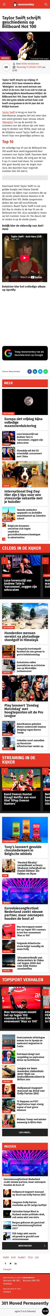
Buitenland (8, 413)
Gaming (6, 1112)
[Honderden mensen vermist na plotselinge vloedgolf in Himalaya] (25, 604)
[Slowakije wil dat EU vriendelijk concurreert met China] (8, 448)
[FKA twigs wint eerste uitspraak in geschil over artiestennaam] (7, 1234)
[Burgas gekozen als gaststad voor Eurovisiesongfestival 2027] (7, 1223)
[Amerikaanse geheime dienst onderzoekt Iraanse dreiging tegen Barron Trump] (8, 722)
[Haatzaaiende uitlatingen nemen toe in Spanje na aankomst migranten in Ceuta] (8, 1036)
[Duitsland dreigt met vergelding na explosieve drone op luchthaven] (8, 1052)
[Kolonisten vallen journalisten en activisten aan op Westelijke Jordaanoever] (8, 661)
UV (6, 67)
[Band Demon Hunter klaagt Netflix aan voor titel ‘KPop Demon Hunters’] (21, 770)
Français (7, 1269)
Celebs (6, 444)
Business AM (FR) (31, 1280)
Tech (30, 1257)
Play (5, 700)
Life (37, 1257)
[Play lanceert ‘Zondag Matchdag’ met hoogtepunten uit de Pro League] (25, 676)
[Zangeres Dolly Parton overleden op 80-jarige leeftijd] (7, 1201)
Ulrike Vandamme (30, 63)
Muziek (5, 58)
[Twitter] (10, 1262)
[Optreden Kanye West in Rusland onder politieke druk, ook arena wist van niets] (7, 1212)
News (46, 1007)
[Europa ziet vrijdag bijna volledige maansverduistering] (25, 390)
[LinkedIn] (15, 1262)
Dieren (6, 486)
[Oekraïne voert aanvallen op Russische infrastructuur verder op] (8, 738)
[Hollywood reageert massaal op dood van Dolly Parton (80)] (8, 1086)
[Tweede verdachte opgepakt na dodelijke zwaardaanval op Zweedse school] (8, 508)
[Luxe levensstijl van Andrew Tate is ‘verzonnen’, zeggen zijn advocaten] (8, 432)
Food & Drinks (9, 841)
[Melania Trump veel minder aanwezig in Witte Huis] (8, 1116)
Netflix (6, 789)
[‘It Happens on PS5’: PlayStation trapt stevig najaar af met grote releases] (8, 1100)
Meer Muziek (32, 1246)
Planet (21, 1257)
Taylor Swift (8, 112)
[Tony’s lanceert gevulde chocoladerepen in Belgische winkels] (25, 818)
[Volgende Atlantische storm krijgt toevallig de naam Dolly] (8, 941)
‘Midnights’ (8, 122)
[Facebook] (5, 1262)
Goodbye (7, 1283)
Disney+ (6, 937)
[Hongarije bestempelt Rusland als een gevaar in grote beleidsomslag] (8, 647)
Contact (7, 1291)
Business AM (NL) (11, 1280)
